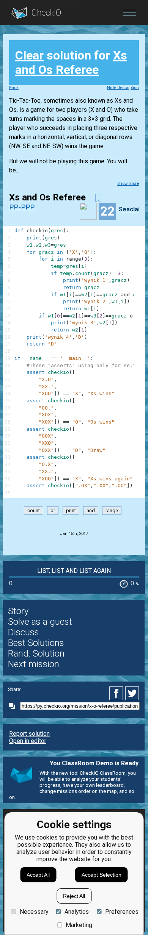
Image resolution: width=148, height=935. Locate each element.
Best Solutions (36, 643)
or (52, 510)
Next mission (33, 664)
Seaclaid (131, 209)
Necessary (34, 911)
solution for (71, 62)
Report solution (29, 733)
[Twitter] (132, 693)
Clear (29, 55)
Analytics (77, 911)
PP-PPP (22, 207)
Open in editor (27, 740)
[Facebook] (117, 693)
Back (14, 87)
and (91, 510)
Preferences (121, 911)
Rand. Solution (36, 653)
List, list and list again (74, 570)
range (111, 510)
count (33, 510)
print (71, 510)
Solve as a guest (40, 621)
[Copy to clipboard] (14, 706)
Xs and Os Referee (71, 62)
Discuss (23, 632)
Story (18, 611)
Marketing (79, 925)
